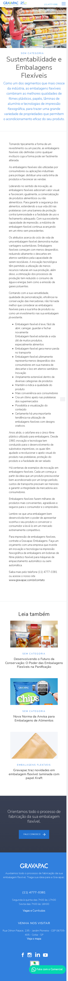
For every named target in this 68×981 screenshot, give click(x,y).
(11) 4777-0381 (51, 4)
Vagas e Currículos (34, 910)
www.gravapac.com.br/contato (27, 580)
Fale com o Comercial (49, 969)
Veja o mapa (34, 939)
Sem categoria (32, 53)
